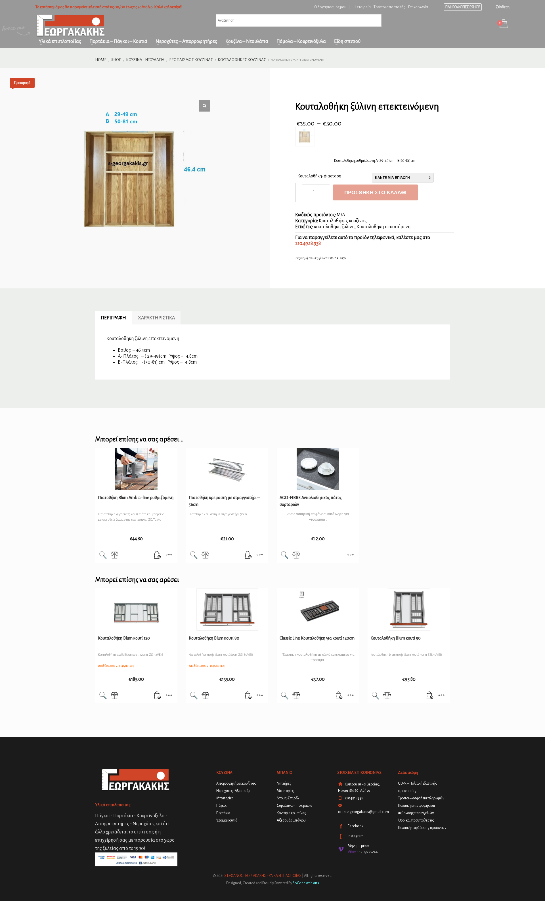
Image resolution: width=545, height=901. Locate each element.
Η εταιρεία (362, 7)
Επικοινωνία (418, 7)
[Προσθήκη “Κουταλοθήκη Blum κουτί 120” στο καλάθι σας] (157, 696)
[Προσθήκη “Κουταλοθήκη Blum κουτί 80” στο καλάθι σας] (248, 696)
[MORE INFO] (169, 555)
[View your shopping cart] (503, 24)
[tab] (113, 318)
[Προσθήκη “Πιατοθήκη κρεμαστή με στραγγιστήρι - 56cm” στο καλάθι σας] (248, 555)
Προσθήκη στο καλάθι (375, 192)
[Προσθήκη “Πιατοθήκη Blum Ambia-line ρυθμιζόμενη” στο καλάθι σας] (157, 555)
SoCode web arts (306, 883)
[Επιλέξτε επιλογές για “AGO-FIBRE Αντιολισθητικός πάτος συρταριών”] (350, 555)
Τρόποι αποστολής (389, 7)
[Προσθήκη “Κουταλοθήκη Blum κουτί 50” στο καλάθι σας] (430, 696)
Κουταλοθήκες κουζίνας (343, 220)
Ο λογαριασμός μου (330, 7)
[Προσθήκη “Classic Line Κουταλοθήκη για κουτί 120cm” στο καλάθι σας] (339, 696)
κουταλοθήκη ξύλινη (334, 226)
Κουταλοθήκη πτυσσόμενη (383, 226)
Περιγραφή (113, 317)
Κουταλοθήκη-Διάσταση (319, 176)
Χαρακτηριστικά (156, 317)
